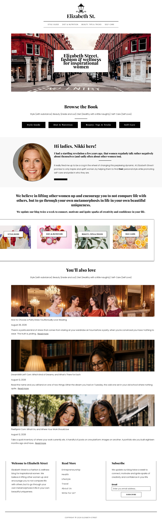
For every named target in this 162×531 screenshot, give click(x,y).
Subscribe (131, 494)
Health (65, 474)
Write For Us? (69, 493)
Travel (65, 483)
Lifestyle (66, 479)
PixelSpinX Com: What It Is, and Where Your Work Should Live (40, 429)
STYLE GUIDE (13, 234)
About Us (67, 488)
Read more (43, 333)
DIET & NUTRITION (54, 234)
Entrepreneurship (71, 469)
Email (114, 484)
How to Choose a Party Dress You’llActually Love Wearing (39, 319)
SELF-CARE (130, 234)
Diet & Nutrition (70, 24)
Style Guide (53, 24)
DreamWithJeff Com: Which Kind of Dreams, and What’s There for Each (46, 374)
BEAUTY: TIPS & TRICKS (92, 234)
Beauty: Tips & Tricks (92, 24)
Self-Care (109, 24)
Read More (60, 179)
